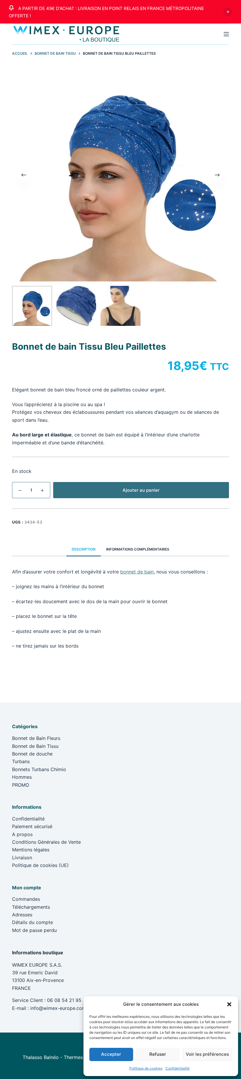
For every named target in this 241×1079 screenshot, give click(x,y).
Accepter (111, 1054)
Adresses (22, 915)
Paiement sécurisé (32, 826)
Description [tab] (84, 549)
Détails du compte (32, 922)
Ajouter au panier (141, 490)
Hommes (22, 777)
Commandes (26, 899)
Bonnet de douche (32, 754)
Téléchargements (31, 907)
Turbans (21, 761)
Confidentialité (177, 1068)
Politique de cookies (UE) (40, 865)
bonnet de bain (137, 572)
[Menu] (226, 34)
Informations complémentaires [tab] (137, 549)
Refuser (157, 1054)
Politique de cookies (146, 1068)
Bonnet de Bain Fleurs (36, 738)
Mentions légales (30, 850)
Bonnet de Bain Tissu (35, 746)
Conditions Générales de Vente (46, 842)
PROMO (20, 785)
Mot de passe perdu (34, 930)
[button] (229, 1004)
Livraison (22, 857)
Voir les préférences (207, 1054)
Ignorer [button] (227, 11)
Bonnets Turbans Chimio (39, 769)
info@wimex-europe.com (58, 1008)
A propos (22, 834)
